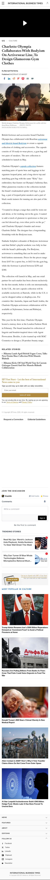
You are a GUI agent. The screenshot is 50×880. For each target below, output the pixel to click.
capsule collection (28, 166)
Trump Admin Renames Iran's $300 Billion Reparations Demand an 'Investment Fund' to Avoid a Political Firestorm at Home (25, 629)
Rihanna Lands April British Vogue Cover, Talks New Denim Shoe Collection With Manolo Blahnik (24, 356)
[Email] (27, 78)
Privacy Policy (27, 402)
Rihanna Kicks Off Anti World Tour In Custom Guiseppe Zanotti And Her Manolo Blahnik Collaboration (24, 365)
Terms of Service (12, 402)
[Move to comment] (32, 78)
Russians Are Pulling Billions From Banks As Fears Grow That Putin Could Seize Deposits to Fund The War (23, 673)
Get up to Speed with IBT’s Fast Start (34, 576)
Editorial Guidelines (37, 419)
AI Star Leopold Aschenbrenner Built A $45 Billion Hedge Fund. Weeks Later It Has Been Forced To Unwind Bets (23, 803)
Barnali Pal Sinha (11, 71)
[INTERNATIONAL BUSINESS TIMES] (25, 3)
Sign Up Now (12, 579)
